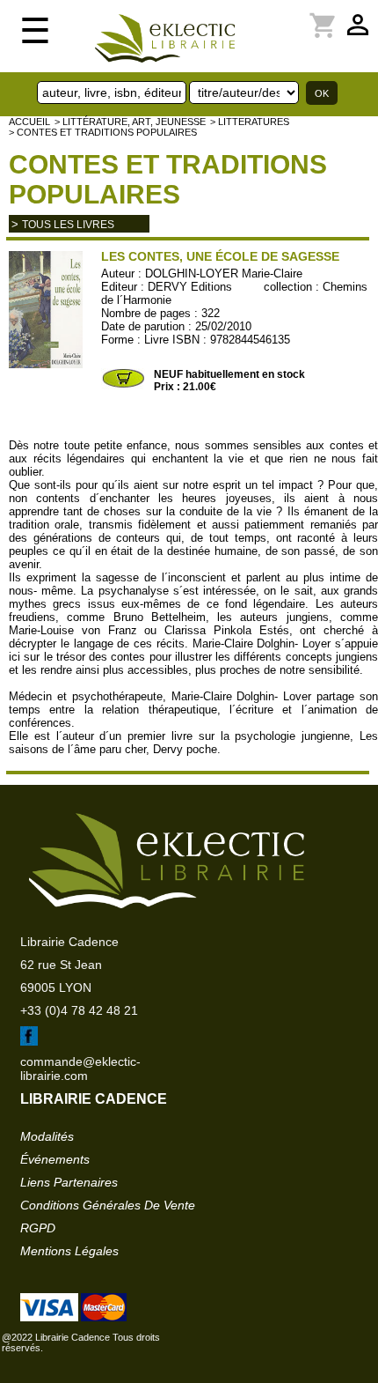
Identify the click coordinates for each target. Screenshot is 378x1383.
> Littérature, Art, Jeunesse (130, 121)
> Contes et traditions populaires (103, 132)
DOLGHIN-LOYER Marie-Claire (223, 273)
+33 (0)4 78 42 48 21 (79, 1010)
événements (55, 1159)
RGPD (37, 1228)
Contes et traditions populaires (168, 179)
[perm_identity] (261, 15)
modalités (47, 1136)
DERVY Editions (190, 286)
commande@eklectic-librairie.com (80, 1068)
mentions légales (69, 1251)
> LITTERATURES (249, 121)
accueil (29, 121)
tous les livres (68, 224)
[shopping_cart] (271, 15)
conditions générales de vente (107, 1205)
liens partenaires (69, 1182)
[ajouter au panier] (123, 386)
